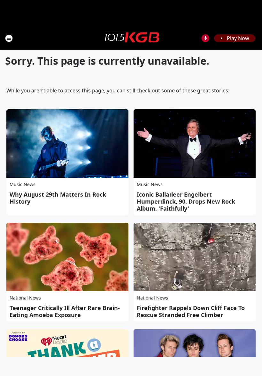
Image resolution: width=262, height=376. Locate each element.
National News (25, 298)
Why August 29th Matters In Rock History (58, 198)
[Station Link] (131, 38)
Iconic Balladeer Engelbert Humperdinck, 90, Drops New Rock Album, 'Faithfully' (186, 201)
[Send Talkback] (205, 38)
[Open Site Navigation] (9, 38)
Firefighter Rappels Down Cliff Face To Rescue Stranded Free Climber (191, 311)
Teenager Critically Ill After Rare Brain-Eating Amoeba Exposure (65, 311)
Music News (22, 184)
